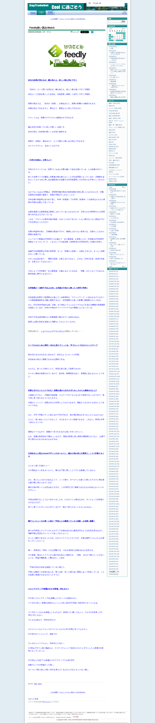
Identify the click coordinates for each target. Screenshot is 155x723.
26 (110, 40)
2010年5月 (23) (113, 569)
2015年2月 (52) (113, 426)
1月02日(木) (112, 257)
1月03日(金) (112, 252)
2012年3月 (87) (113, 514)
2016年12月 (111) (114, 371)
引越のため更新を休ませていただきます (118, 53)
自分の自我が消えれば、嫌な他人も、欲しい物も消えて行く (52, 80)
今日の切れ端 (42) (114, 113)
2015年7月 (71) (113, 414)
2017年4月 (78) (113, 361)
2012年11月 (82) (114, 494)
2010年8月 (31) (113, 561)
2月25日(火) (112, 95)
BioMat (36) (112, 149)
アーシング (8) (113, 153)
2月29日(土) (112, 79)
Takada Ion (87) (113, 146)
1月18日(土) (112, 224)
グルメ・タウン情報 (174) (117, 127)
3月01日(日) (112, 75)
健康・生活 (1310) (114, 103)
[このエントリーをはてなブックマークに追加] (92, 32)
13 (112, 36)
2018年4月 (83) (113, 331)
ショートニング (47, 331)
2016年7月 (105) (114, 384)
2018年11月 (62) (114, 314)
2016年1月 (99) (113, 399)
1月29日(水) (112, 200)
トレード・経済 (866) (115, 158)
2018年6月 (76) (113, 326)
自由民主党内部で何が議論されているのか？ (118, 92)
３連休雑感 (114, 234)
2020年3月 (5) (113, 274)
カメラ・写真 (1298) (115, 108)
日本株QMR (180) (114, 165)
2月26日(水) (112, 89)
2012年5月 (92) (113, 509)
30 (119, 40)
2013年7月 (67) (113, 474)
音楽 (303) (112, 130)
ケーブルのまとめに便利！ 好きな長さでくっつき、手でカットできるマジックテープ (63, 345)
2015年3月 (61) (113, 424)
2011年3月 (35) (113, 544)
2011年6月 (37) (113, 536)
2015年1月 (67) (113, 429)
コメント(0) (76, 31)
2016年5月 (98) (113, 389)
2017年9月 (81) (113, 349)
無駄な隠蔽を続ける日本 (118, 97)
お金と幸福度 (115, 230)
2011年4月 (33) (113, 541)
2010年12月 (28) (114, 551)
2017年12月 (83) (114, 341)
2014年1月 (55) (113, 459)
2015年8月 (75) (113, 411)
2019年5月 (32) (113, 299)
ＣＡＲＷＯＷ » (80, 19)
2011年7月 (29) (113, 534)
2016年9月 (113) (114, 379)
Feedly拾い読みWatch (117, 222)
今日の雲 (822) (113, 111)
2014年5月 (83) (113, 449)
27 (112, 40)
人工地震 (113, 226)
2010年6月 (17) (113, 566)
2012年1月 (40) (113, 519)
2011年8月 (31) (113, 531)
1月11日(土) (112, 237)
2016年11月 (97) (114, 374)
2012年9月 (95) (113, 499)
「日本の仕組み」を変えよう (40, 160)
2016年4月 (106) (114, 391)
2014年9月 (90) (113, 439)
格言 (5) (111, 142)
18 (124, 36)
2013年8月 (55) (113, 471)
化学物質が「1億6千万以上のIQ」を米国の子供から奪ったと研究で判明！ (58, 288)
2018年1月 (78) (113, 339)
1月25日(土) (112, 216)
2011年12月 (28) (114, 521)
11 (124, 35)
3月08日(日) (112, 62)
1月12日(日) (112, 233)
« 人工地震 (54, 19)
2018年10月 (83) (114, 316)
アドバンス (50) (113, 174)
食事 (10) (111, 106)
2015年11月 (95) (114, 404)
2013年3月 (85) (113, 484)
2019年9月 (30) (113, 289)
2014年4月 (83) (113, 451)
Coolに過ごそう (41, 12)
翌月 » (123, 28)
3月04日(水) (112, 68)
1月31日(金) (112, 189)
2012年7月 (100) (114, 504)
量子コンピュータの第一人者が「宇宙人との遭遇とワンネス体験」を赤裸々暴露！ (61, 521)
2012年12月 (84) (114, 491)
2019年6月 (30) (113, 296)
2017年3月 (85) (113, 364)
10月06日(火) (113, 46)
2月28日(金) (112, 84)
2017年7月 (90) (113, 354)
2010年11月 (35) (114, 554)
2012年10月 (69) (114, 496)
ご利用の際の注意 (124, 12)
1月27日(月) (112, 206)
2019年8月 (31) (113, 291)
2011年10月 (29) (114, 526)
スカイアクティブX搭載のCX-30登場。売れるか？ (48, 589)
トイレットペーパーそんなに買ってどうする (118, 64)
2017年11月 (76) (114, 344)
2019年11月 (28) (114, 284)
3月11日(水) (112, 51)
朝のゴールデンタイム (117, 254)
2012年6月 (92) (113, 506)
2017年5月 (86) (113, 359)
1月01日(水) (112, 261)
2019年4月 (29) (113, 301)
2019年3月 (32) (113, 304)
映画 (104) (112, 132)
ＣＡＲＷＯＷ (115, 218)
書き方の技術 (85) (114, 116)
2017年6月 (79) (113, 356)
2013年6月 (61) (113, 476)
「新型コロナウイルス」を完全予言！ (118, 86)
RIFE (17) (112, 151)
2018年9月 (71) (113, 319)
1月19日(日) (112, 220)
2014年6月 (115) (114, 446)
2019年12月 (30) (114, 281)
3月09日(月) (112, 56)
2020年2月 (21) (113, 276)
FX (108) (111, 163)
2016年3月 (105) (114, 394)
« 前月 (110, 28)
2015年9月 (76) (113, 409)
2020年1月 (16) (113, 279)
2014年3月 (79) (113, 454)
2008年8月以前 (113, 574)
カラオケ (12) (113, 135)
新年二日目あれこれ (117, 258)
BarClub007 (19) (114, 137)
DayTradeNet (38, 5)
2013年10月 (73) (114, 466)
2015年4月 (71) (113, 421)
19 (110, 38)
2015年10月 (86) (114, 406)
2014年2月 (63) (113, 456)
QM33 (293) (112, 179)
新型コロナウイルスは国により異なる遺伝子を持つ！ (118, 71)
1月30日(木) (112, 195)
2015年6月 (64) (113, 416)
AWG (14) (112, 155)
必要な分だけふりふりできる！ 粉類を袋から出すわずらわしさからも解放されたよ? (62, 390)
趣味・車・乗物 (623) (115, 125)
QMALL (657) (113, 181)
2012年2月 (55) (113, 516)
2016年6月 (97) (113, 386)
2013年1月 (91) (113, 489)
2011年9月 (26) (113, 529)
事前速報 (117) (113, 167)
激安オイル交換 (115, 214)
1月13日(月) (112, 228)
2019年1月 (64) (113, 309)
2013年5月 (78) (113, 479)
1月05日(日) (112, 243)
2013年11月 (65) (114, 464)
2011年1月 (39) (113, 549)
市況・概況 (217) (114, 160)
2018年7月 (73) (113, 324)
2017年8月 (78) (113, 351)
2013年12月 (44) (114, 461)
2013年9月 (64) (113, 469)
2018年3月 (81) (113, 334)
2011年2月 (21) (113, 546)
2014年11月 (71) (114, 434)
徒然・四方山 (38, 683)
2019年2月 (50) (113, 306)
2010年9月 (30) (113, 559)
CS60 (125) (112, 144)
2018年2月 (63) (113, 336)
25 (124, 38)
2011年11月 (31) (114, 524)
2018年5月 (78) (113, 329)
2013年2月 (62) (113, 486)
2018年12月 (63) (114, 311)
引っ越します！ (115, 77)
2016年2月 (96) (113, 396)
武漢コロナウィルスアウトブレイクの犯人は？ (118, 209)
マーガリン (59, 331)
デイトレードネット (33, 12)
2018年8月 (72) (113, 321)
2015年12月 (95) (114, 401)
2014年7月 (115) (114, 444)
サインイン (46, 702)
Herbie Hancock (116, 250)
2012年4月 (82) (113, 511)
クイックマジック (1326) (116, 176)
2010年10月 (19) (114, 556)
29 (117, 40)
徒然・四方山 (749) (115, 118)
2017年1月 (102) (114, 369)
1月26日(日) (112, 212)
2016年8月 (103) (114, 381)
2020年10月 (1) (113, 271)
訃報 (112, 48)
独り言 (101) (113, 139)
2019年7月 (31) (113, 294)
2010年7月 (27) (113, 564)
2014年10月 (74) (114, 436)
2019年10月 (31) (114, 286)
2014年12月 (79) (114, 431)
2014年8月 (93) (113, 441)
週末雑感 (113, 81)
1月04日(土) (112, 248)
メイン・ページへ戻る (66, 19)
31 (122, 40)
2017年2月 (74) (113, 366)
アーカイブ (114, 269)
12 (110, 36)
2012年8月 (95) (113, 501)
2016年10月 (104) (114, 376)
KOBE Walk (50, 12)
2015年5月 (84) (113, 419)
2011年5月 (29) (113, 539)
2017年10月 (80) (114, 346)
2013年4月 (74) (113, 481)
